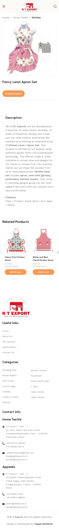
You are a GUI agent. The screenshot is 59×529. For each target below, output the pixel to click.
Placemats (36, 375)
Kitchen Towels (39, 370)
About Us (7, 336)
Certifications (9, 347)
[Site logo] (29, 6)
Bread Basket (9, 375)
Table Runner (38, 397)
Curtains (6, 391)
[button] (15, 272)
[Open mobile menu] (4, 6)
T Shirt (34, 386)
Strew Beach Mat (40, 381)
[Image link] (16, 307)
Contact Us (8, 352)
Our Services (8, 341)
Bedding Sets (9, 370)
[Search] (55, 6)
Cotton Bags (9, 386)
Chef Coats (8, 380)
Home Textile (20, 17)
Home (5, 17)
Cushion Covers (10, 397)
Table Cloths (37, 392)
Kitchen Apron (12, 266)
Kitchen (36, 17)
